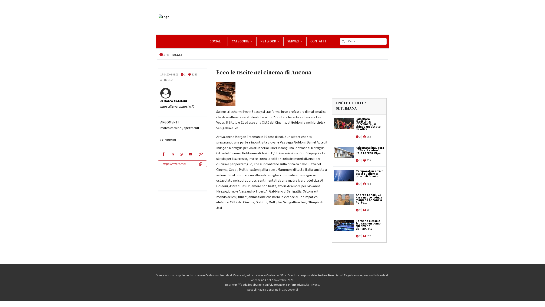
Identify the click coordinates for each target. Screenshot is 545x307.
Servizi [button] (293, 41)
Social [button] (215, 41)
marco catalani (171, 128)
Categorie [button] (241, 41)
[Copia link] (200, 154)
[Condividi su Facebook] (163, 154)
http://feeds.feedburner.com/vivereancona (259, 285)
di (173, 101)
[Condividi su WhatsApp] (181, 154)
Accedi (251, 290)
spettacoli (191, 128)
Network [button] (268, 41)
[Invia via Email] (190, 154)
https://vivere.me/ (174, 164)
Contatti (318, 41)
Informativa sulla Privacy (303, 285)
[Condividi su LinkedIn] (172, 154)
